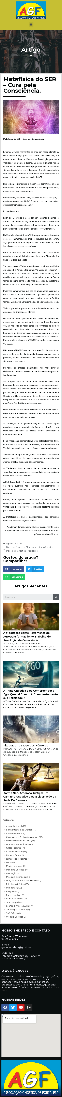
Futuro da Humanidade (17, 844)
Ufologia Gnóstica (14, 916)
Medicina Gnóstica (44, 547)
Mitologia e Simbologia (17, 877)
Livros (9, 862)
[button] (31, 24)
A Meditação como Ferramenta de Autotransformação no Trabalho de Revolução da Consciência (27, 636)
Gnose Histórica (13, 847)
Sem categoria (13, 902)
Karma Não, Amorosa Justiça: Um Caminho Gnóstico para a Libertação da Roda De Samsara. (29, 796)
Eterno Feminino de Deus (18, 840)
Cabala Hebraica (14, 833)
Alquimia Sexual (14, 826)
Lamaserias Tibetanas (16, 858)
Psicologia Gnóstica (16, 551)
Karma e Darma (13, 855)
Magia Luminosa (14, 866)
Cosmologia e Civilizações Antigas (22, 837)
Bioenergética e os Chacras (20, 547)
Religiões (10, 891)
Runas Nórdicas (13, 895)
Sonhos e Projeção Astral (18, 905)
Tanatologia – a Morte (16, 909)
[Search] (56, 597)
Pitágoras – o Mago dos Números (25, 745)
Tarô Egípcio (12, 913)
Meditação (11, 873)
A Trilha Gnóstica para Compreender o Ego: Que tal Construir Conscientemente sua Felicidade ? (30, 694)
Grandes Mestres (14, 851)
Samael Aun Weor (14, 898)
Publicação (32, 551)
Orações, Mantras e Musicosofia (21, 880)
